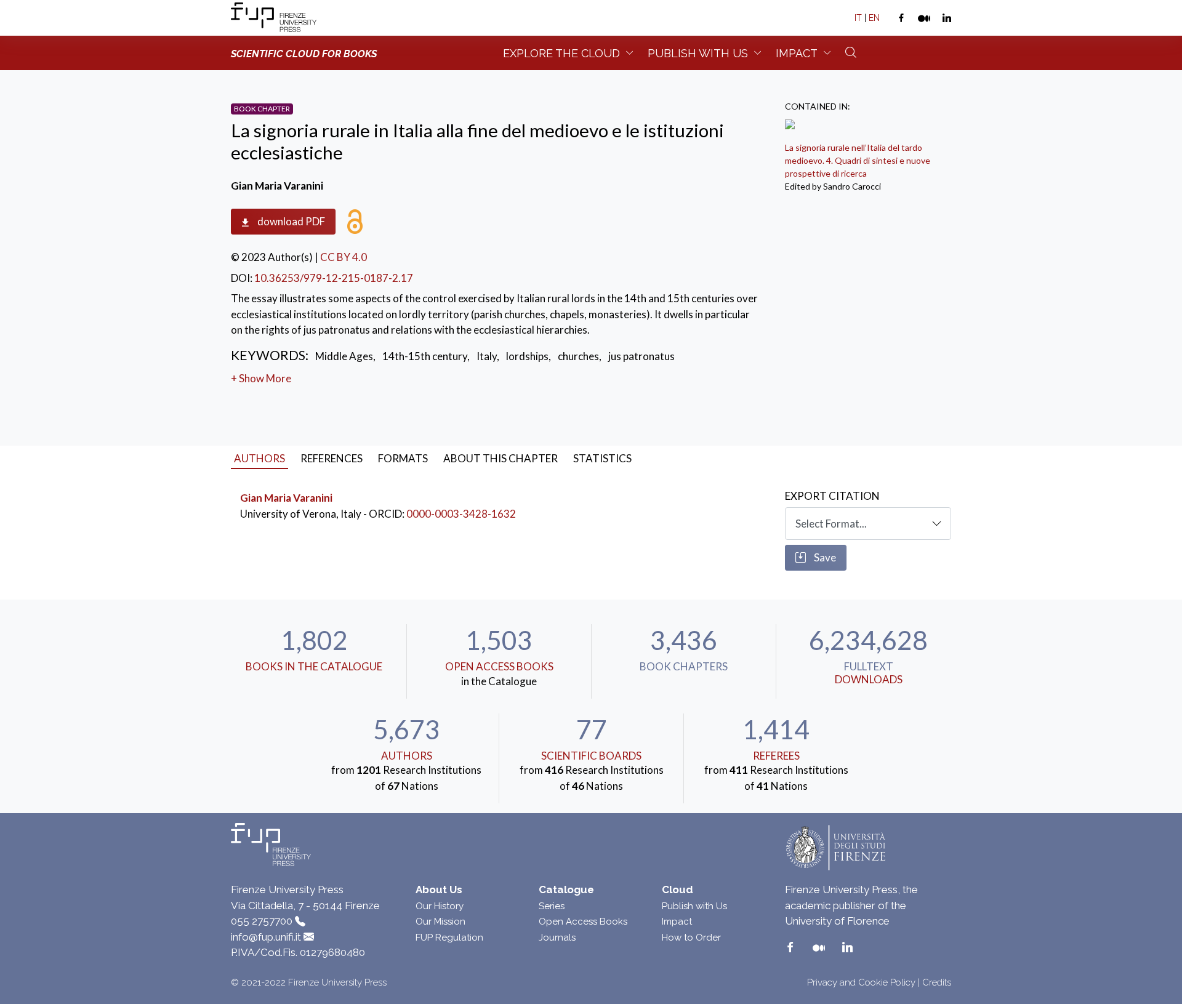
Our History (440, 906)
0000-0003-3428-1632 (461, 513)
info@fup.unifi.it (266, 937)
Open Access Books (499, 666)
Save (824, 557)
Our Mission (440, 921)
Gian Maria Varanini (286, 497)
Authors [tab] (259, 458)
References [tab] (331, 458)
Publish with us (698, 53)
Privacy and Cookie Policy (861, 982)
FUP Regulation (449, 937)
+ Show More (261, 378)
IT (858, 18)
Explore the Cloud (561, 53)
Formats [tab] (403, 458)
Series (552, 906)
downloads (869, 679)
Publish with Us (694, 906)
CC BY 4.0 (343, 257)
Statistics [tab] (602, 458)
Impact (797, 53)
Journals (557, 937)
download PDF (290, 221)
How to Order (691, 937)
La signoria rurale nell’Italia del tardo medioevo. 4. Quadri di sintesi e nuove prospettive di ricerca (857, 160)
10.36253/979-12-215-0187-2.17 (333, 277)
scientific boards (591, 755)
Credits (936, 982)
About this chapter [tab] (500, 458)
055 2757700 (261, 921)
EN (874, 18)
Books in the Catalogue (314, 666)
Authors (406, 755)
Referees (776, 755)
